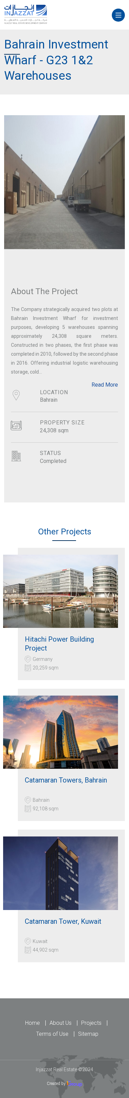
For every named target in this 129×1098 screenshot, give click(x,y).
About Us (62, 1023)
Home (34, 1023)
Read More (105, 384)
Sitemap (88, 1034)
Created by (57, 1083)
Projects (92, 1023)
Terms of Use (53, 1034)
